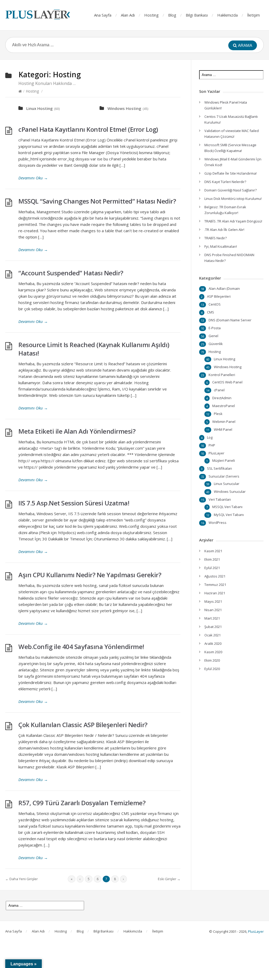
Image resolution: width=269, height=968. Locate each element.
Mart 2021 (212, 618)
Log (210, 437)
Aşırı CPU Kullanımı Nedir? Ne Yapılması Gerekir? (89, 574)
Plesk (218, 413)
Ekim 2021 (212, 559)
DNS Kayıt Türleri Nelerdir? (225, 181)
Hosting (151, 15)
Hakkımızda (227, 15)
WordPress (217, 522)
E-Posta (215, 328)
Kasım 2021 (213, 551)
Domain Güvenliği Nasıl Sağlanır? (230, 190)
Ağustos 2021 (214, 576)
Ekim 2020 (212, 660)
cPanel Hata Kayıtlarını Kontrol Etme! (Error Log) (88, 129)
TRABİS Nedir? (215, 238)
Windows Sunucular (230, 491)
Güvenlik (216, 343)
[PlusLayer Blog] (38, 14)
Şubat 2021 (213, 626)
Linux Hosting (39, 108)
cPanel (219, 390)
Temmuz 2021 (215, 584)
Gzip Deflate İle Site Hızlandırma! (230, 173)
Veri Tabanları (220, 499)
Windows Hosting (124, 108)
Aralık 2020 (212, 643)
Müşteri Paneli (223, 460)
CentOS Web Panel (227, 382)
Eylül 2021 (212, 567)
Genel (213, 335)
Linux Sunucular (226, 483)
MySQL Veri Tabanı (229, 514)
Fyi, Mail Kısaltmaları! (220, 246)
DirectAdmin (221, 398)
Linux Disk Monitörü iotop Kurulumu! (233, 198)
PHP (212, 445)
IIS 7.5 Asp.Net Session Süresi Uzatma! (73, 503)
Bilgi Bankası (197, 15)
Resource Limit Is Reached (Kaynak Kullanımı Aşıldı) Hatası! (93, 348)
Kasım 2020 (213, 652)
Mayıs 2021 (213, 601)
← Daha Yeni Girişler (21, 878)
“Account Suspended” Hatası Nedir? (70, 272)
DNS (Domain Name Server (230, 320)
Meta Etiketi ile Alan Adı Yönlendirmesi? (76, 431)
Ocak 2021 (212, 635)
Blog (172, 15)
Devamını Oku (33, 177)
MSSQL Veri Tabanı (227, 506)
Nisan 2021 (213, 609)
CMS (210, 312)
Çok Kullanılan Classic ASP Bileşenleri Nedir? (82, 724)
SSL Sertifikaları (219, 468)
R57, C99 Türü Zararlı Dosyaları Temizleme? (81, 802)
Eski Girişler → (169, 878)
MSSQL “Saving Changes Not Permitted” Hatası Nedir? (97, 201)
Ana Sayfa (102, 15)
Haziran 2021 (214, 593)
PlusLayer (216, 453)
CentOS (215, 304)
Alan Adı (128, 15)
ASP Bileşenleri (219, 296)
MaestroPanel (223, 405)
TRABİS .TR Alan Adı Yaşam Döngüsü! (233, 221)
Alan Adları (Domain (224, 288)
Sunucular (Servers (224, 476)
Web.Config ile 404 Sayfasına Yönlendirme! (81, 646)
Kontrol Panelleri (222, 374)
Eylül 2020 (212, 668)
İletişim (253, 15)
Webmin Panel (223, 421)
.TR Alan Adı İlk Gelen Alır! (224, 229)
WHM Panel (223, 429)
